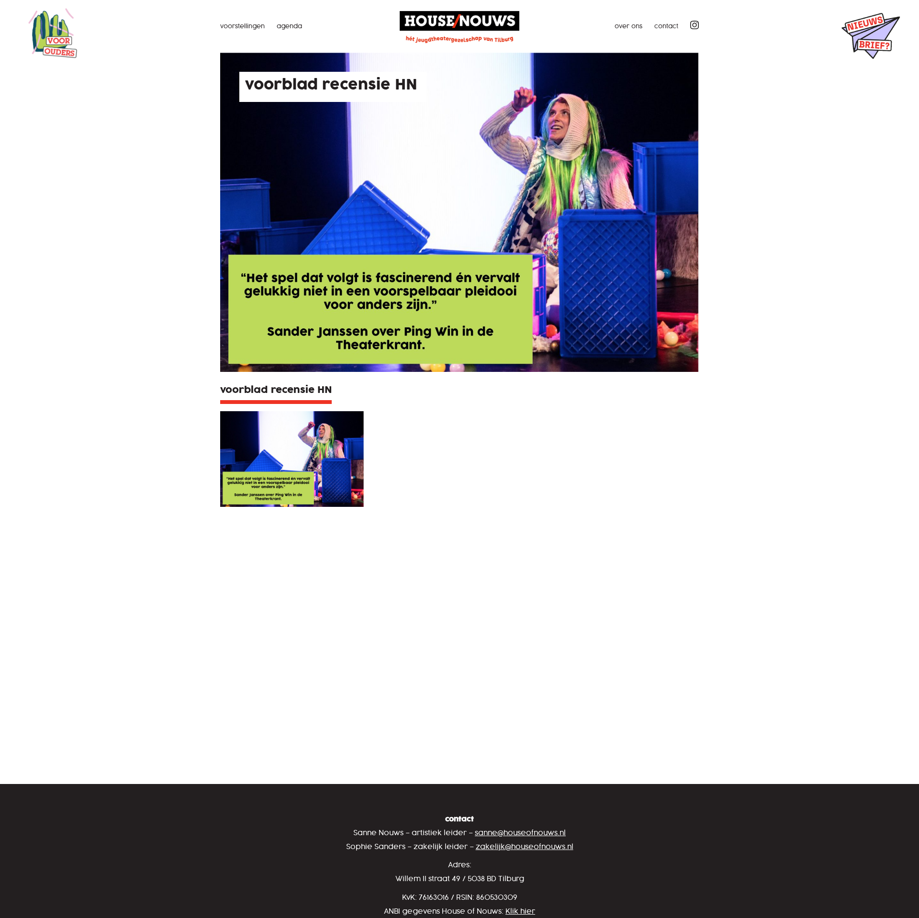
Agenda (289, 26)
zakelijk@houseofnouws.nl (524, 847)
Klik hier (520, 911)
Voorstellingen (242, 26)
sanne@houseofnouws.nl (520, 833)
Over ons (628, 26)
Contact (666, 26)
